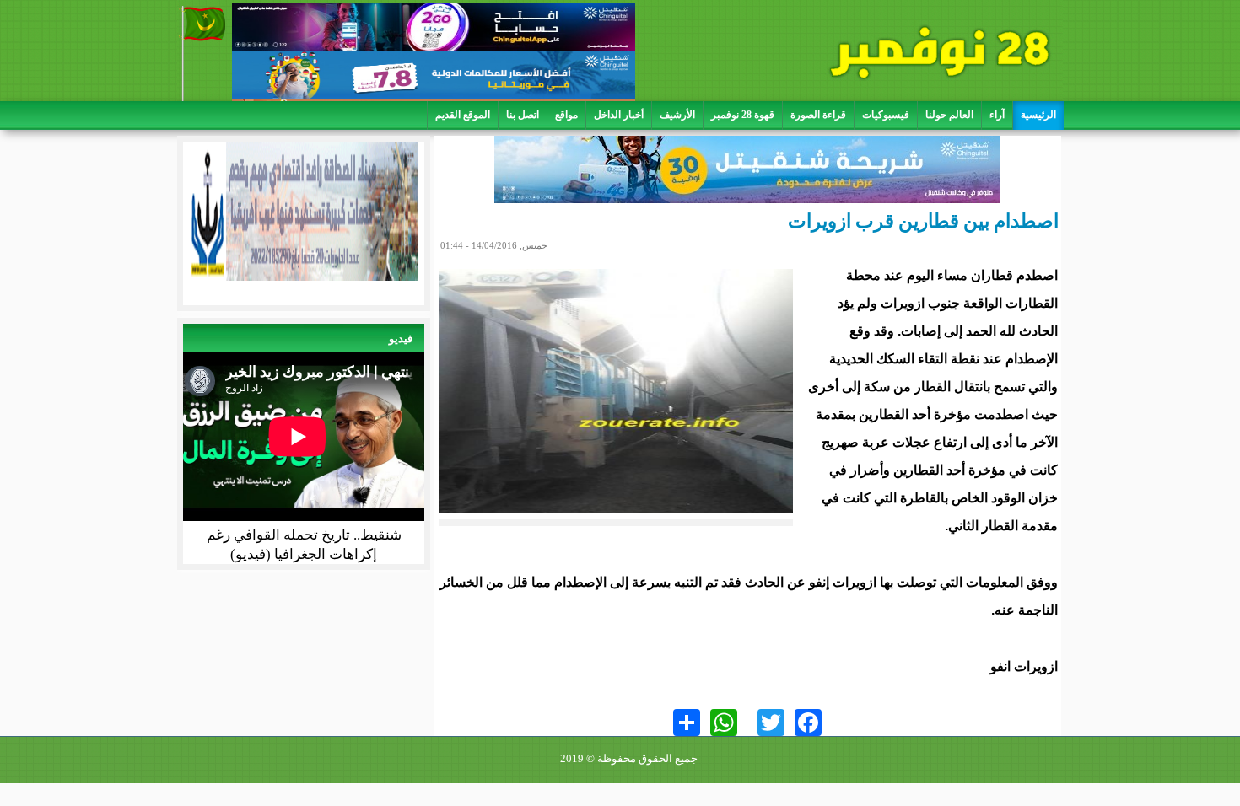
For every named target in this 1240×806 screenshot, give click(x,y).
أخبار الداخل (619, 115)
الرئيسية (1038, 115)
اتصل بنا (522, 115)
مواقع (566, 115)
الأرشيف (677, 115)
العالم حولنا (949, 115)
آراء (997, 115)
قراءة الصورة (818, 115)
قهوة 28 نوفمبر (742, 115)
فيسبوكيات (885, 115)
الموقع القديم (462, 115)
